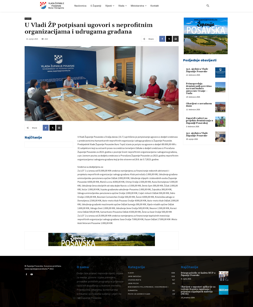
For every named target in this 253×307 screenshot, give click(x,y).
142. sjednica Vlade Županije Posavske (197, 70)
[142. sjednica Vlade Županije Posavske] (220, 72)
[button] (208, 6)
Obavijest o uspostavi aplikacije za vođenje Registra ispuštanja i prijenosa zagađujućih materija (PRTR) (198, 290)
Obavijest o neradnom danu (199, 105)
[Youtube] (31, 274)
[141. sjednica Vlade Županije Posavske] (220, 137)
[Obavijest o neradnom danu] (220, 107)
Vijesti (28, 19)
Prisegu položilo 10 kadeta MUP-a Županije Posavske (198, 274)
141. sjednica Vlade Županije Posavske (197, 134)
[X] (169, 39)
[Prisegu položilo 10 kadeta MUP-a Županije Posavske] (223, 276)
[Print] (176, 39)
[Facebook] (162, 39)
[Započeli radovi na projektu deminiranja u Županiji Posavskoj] (220, 122)
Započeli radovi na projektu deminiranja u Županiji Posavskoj (199, 120)
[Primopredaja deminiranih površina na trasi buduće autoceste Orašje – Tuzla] (220, 87)
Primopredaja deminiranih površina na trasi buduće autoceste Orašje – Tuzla (199, 88)
